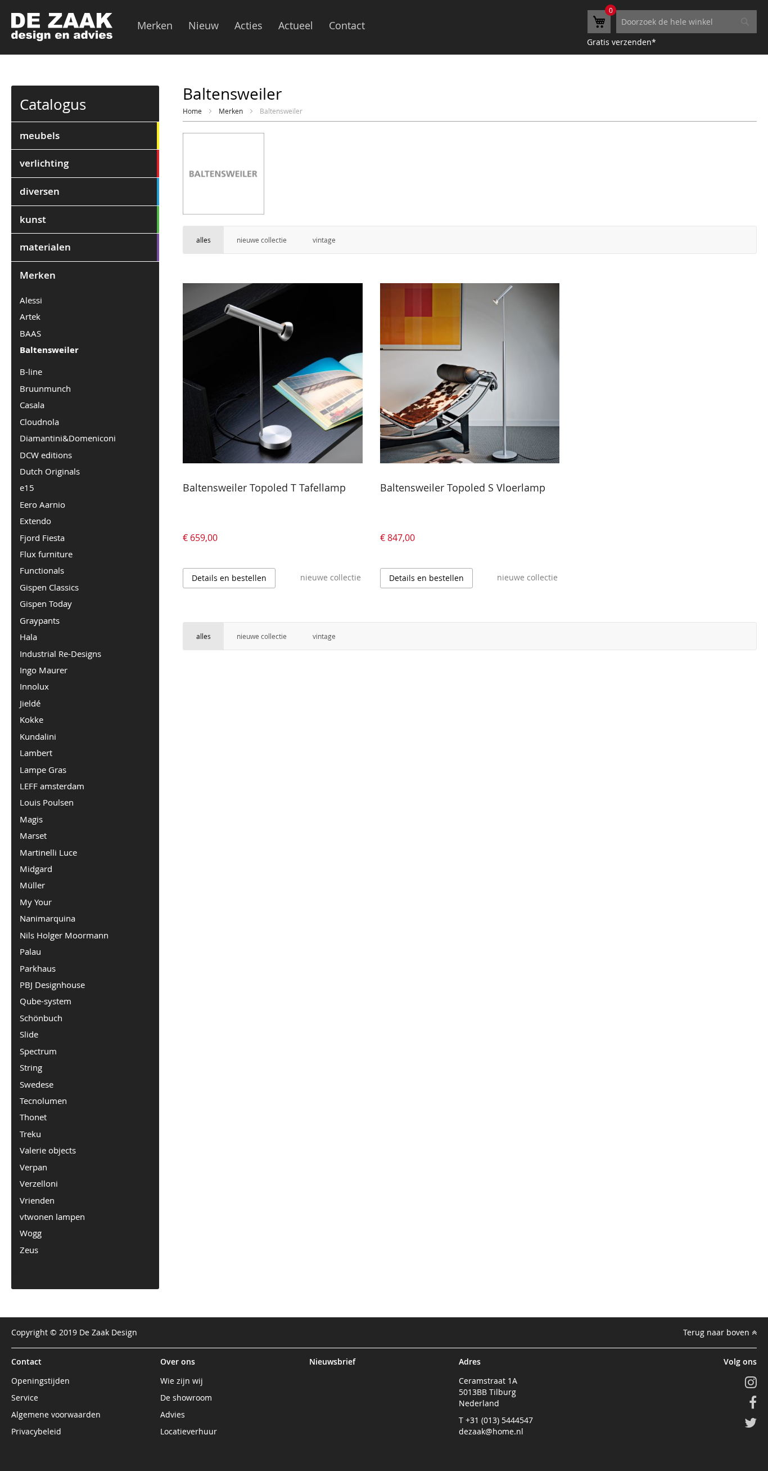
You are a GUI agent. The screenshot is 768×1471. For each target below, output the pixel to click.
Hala (28, 636)
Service (24, 1397)
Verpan (33, 1167)
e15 (27, 487)
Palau (30, 951)
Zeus (29, 1249)
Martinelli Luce (48, 852)
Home (193, 110)
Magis (31, 819)
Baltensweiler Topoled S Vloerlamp (462, 487)
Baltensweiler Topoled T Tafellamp (264, 487)
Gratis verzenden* (621, 42)
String (31, 1067)
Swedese (36, 1084)
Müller (32, 885)
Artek (30, 316)
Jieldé (30, 703)
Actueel (295, 25)
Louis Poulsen (47, 802)
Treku (30, 1133)
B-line (31, 371)
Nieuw (203, 25)
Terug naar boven (717, 1332)
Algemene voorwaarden (56, 1414)
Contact (347, 25)
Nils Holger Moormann (64, 935)
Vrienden (37, 1200)
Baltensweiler (49, 350)
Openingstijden (40, 1380)
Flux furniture (46, 554)
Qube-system (45, 1001)
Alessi (31, 300)
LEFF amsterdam (52, 786)
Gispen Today (46, 603)
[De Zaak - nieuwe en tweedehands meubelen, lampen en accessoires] (61, 27)
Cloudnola (39, 421)
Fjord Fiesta (42, 537)
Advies (172, 1414)
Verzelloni (39, 1183)
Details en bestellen (229, 578)
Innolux (34, 686)
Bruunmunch (45, 388)
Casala (32, 404)
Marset (33, 835)
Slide (29, 1034)
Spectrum (38, 1051)
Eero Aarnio (42, 504)
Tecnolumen (43, 1100)
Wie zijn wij (181, 1380)
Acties (248, 25)
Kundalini (38, 736)
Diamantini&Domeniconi (68, 438)
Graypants (40, 620)
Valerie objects (48, 1150)
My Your (36, 901)
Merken (155, 25)
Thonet (33, 1117)
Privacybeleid (36, 1431)
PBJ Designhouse (52, 984)
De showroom (186, 1397)
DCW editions (46, 454)
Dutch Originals (50, 471)
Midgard (36, 868)
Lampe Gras (43, 769)
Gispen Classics (49, 587)
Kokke (31, 719)
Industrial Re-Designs (60, 653)
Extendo (35, 520)
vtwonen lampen (52, 1216)
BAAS (30, 333)
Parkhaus (38, 968)
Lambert (36, 752)
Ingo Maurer (43, 670)
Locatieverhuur (188, 1431)
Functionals (42, 570)
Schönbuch (41, 1017)
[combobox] (686, 21)
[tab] (85, 136)
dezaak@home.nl (491, 1431)
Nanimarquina (47, 918)
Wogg (31, 1232)
